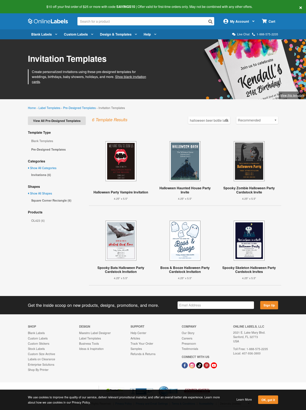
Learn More (244, 399)
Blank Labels (41, 34)
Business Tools (89, 343)
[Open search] (210, 21)
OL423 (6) (38, 220)
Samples (136, 349)
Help (147, 34)
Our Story (188, 333)
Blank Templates (42, 141)
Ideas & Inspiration (91, 349)
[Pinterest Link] (207, 365)
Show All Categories (42, 168)
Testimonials (190, 349)
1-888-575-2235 (267, 34)
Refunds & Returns (143, 354)
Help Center (138, 333)
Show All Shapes (40, 193)
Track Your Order (142, 343)
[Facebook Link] (185, 365)
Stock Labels (36, 349)
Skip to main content (15, 4)
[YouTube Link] (214, 365)
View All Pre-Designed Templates (57, 121)
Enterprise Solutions (41, 364)
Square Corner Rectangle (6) (51, 200)
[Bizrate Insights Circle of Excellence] (176, 386)
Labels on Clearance (41, 359)
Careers (187, 338)
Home (32, 108)
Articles (135, 338)
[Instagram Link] (192, 365)
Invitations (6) (41, 175)
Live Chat (243, 34)
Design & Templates (116, 34)
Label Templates (49, 108)
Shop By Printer (38, 370)
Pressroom (189, 343)
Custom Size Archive (41, 354)
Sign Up (269, 305)
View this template (292, 95)
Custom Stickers (38, 343)
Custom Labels (76, 34)
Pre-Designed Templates (79, 108)
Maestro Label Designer (95, 333)
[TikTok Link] (199, 365)
